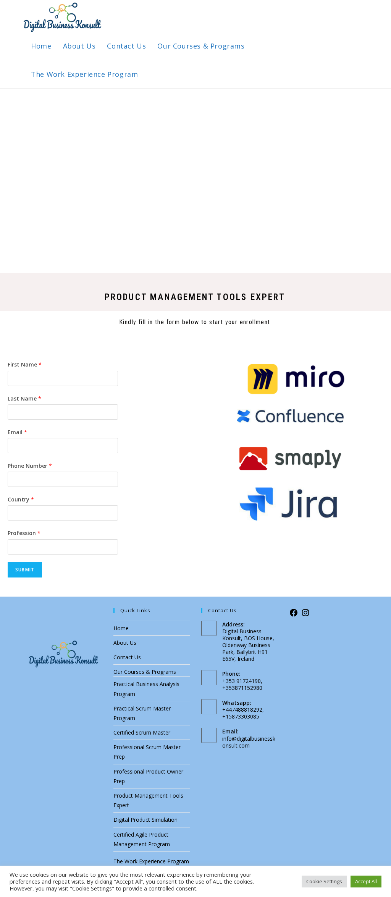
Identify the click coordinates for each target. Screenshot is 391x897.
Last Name (24, 398)
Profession (24, 533)
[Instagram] (305, 615)
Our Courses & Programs (144, 671)
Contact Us (127, 657)
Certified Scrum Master (141, 732)
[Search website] (152, 74)
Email (17, 432)
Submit (24, 569)
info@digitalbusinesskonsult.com (248, 742)
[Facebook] (293, 615)
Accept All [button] (366, 881)
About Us (124, 642)
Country (21, 499)
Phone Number (30, 465)
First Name (25, 364)
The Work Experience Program (151, 861)
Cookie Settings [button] (324, 881)
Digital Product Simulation (145, 819)
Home (121, 628)
